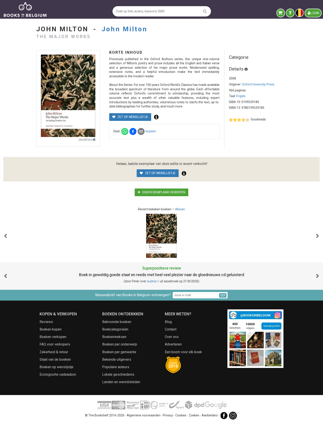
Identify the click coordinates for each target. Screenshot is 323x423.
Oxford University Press (258, 84)
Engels (240, 96)
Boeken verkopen (53, 337)
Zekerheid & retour (54, 352)
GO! (222, 295)
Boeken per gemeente (119, 352)
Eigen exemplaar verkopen (163, 192)
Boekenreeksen (114, 337)
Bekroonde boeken (116, 322)
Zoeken (194, 415)
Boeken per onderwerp (119, 344)
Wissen (180, 209)
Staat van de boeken (55, 359)
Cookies (180, 415)
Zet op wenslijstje (132, 117)
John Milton (124, 29)
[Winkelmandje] (280, 13)
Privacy (168, 415)
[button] (5, 236)
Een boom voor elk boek (183, 352)
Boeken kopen (51, 329)
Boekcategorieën (115, 329)
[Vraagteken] (290, 13)
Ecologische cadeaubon (58, 374)
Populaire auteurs (115, 367)
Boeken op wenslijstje (56, 367)
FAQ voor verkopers (55, 344)
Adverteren (173, 344)
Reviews (46, 322)
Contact (170, 329)
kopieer (151, 131)
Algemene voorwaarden (143, 415)
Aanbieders (210, 415)
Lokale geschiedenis (118, 374)
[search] (205, 11)
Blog (168, 322)
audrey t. (153, 281)
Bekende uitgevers (116, 359)
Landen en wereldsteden (121, 382)
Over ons (172, 337)
